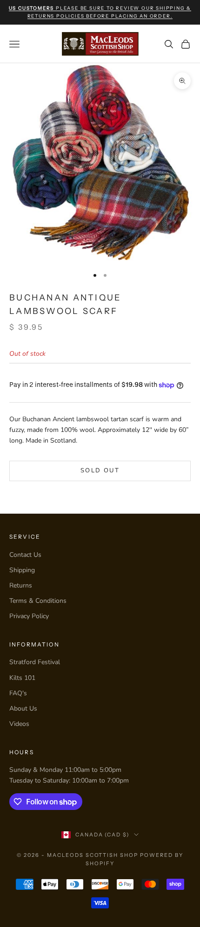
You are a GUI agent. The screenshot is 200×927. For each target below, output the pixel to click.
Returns (20, 585)
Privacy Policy (29, 616)
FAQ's (18, 693)
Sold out (100, 470)
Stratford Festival (34, 662)
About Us (23, 708)
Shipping (22, 570)
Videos (19, 723)
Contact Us (25, 554)
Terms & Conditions (38, 600)
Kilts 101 (22, 677)
